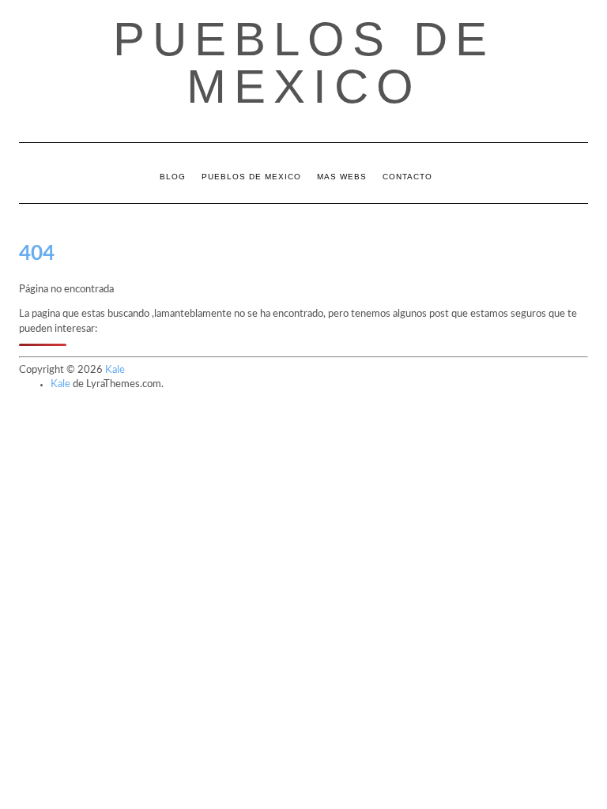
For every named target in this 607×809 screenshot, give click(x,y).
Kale (115, 370)
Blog (173, 176)
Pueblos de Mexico (304, 63)
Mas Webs (342, 176)
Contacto (407, 176)
